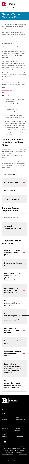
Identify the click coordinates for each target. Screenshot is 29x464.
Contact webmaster (18, 460)
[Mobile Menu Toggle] (27, 4)
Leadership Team (5, 416)
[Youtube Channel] (5, 442)
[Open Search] (23, 4)
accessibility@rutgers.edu (7, 454)
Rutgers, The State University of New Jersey (17, 458)
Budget (16, 425)
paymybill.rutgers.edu (10, 63)
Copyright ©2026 (6, 458)
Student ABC (4, 436)
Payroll (3, 430)
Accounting (4, 425)
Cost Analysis (5, 428)
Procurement (17, 430)
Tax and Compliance (19, 436)
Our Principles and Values (20, 419)
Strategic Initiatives (19, 433)
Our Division (4, 419)
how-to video (13, 67)
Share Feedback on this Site (7, 409)
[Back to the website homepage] (11, 4)
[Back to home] (12, 400)
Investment (17, 428)
